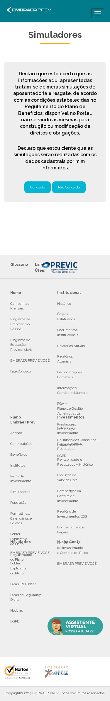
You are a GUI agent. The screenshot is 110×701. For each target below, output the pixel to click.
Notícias (16, 610)
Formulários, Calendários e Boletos (21, 518)
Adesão (16, 433)
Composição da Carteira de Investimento (69, 496)
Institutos (17, 465)
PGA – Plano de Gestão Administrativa (70, 408)
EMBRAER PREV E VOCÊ (30, 360)
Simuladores (20, 492)
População (18, 503)
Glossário (19, 265)
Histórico (64, 304)
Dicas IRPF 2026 (23, 584)
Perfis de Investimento (20, 478)
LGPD (14, 621)
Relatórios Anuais (71, 346)
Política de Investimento (67, 430)
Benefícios (18, 454)
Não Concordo (69, 187)
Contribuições (21, 444)
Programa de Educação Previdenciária (21, 345)
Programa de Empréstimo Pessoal (20, 324)
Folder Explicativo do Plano (18, 568)
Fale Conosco (20, 371)
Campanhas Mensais (19, 306)
